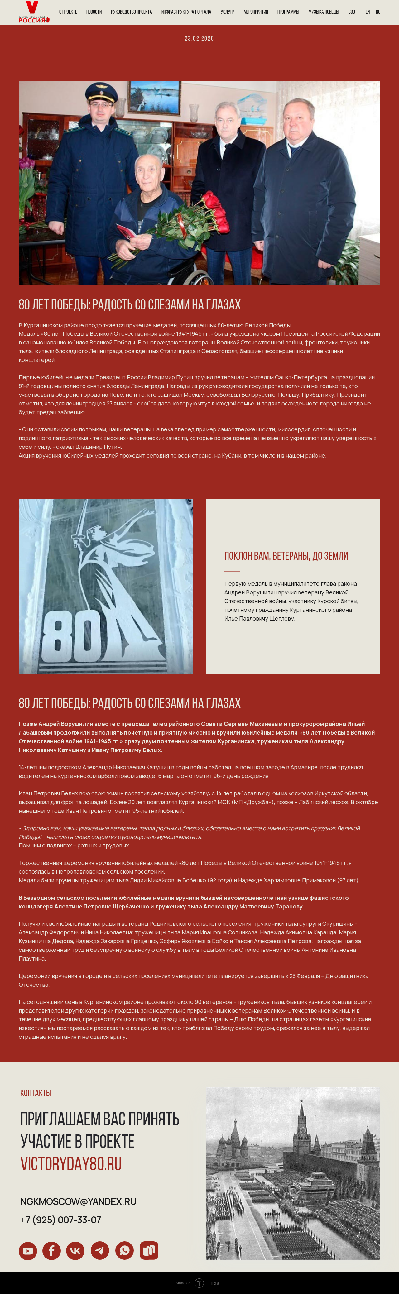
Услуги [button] (227, 12)
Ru (378, 12)
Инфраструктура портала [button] (186, 12)
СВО (352, 12)
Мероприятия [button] (256, 12)
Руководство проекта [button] (131, 12)
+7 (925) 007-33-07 (60, 1219)
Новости (94, 12)
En (368, 12)
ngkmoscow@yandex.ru (78, 1201)
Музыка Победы (324, 12)
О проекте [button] (68, 12)
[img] (28, 1251)
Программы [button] (288, 12)
